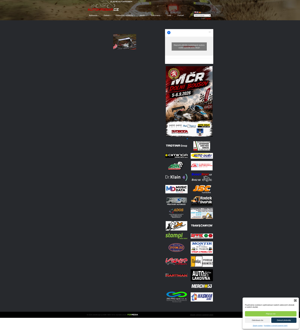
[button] (295, 300)
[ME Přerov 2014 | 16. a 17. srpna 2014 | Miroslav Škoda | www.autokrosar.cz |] (124, 41)
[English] (197, 12)
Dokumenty (156, 15)
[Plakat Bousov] (189, 136)
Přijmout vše (271, 314)
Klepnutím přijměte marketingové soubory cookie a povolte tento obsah (189, 46)
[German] (200, 12)
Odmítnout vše (257, 320)
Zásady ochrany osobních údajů (201, 315)
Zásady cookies (258, 325)
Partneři (180, 15)
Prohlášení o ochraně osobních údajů (275, 325)
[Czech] (195, 12)
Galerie (106, 15)
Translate (208, 18)
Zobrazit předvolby (284, 320)
